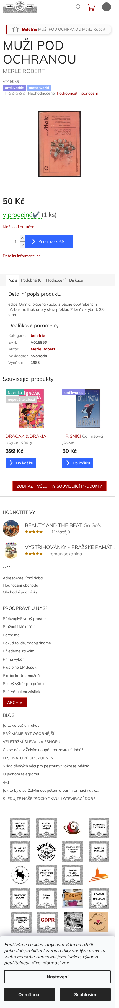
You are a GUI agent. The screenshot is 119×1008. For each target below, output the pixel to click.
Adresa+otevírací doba (23, 577)
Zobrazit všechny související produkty (59, 486)
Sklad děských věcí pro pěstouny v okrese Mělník (46, 766)
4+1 (6, 782)
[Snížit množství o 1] (22, 244)
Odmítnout (29, 994)
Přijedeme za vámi (19, 650)
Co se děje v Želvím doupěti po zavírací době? (43, 749)
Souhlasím (85, 994)
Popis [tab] (12, 280)
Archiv (14, 702)
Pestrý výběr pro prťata (23, 683)
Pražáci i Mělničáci (19, 626)
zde (65, 962)
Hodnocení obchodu (20, 585)
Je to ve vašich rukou (21, 725)
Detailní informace (19, 255)
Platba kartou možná (21, 675)
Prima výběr (13, 659)
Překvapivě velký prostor (24, 618)
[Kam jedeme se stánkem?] (73, 921)
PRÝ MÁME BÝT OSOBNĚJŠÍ (28, 733)
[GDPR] (47, 921)
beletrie (38, 335)
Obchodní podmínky (20, 592)
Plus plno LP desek (19, 667)
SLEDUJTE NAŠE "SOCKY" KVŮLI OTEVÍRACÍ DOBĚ (49, 798)
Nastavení (57, 977)
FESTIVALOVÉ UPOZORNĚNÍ (29, 758)
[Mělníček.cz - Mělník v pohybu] (99, 874)
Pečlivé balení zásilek (21, 691)
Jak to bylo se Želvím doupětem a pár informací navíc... (51, 790)
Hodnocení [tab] (55, 280)
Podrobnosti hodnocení (77, 93)
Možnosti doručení (19, 226)
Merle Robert (43, 349)
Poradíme (11, 634)
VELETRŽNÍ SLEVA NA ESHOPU (31, 741)
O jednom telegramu (21, 774)
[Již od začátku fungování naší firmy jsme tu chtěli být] (99, 898)
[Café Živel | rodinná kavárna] (72, 827)
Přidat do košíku (52, 241)
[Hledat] (77, 6)
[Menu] (106, 6)
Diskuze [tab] (76, 280)
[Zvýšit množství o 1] (22, 238)
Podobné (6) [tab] (31, 280)
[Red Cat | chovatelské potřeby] (72, 898)
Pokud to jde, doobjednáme (27, 642)
